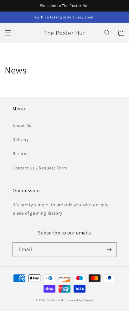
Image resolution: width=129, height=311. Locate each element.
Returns (20, 153)
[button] (8, 33)
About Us (22, 125)
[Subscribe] (109, 249)
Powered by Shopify (80, 300)
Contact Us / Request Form (40, 168)
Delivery (21, 139)
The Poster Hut (56, 300)
